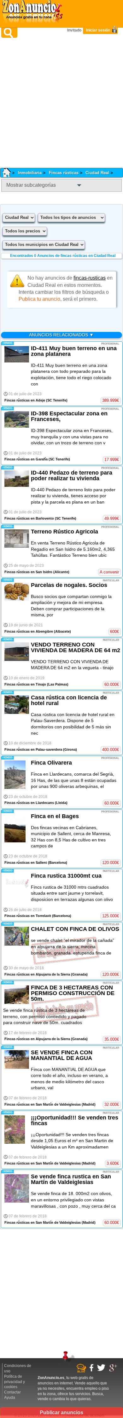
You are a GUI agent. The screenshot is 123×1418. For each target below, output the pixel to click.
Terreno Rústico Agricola (64, 531)
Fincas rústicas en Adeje (24, 400)
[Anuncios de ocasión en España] (34, 12)
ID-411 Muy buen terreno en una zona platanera (74, 351)
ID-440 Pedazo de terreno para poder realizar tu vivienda (71, 475)
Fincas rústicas (64, 172)
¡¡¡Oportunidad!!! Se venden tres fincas (74, 1120)
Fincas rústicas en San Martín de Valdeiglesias (42, 1104)
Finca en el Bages (55, 816)
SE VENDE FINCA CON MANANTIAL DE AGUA (61, 1055)
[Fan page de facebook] (92, 1370)
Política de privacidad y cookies (14, 1381)
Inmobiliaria (30, 172)
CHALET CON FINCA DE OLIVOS (75, 929)
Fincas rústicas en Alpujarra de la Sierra (37, 974)
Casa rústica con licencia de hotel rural (69, 700)
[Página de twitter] (102, 1370)
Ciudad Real (97, 172)
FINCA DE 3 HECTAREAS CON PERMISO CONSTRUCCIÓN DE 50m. (72, 993)
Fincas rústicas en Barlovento (29, 518)
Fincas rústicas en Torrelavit (27, 916)
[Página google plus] (114, 1371)
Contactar (12, 1392)
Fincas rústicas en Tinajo (25, 684)
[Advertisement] (61, 103)
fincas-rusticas (89, 278)
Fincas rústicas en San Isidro (28, 572)
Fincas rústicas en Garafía (26, 459)
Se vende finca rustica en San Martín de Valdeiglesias (71, 1179)
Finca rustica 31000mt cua (66, 876)
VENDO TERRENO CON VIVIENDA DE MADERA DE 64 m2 (75, 647)
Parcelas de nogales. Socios (69, 585)
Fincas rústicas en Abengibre (28, 631)
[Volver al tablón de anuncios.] (8, 172)
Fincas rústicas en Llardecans (29, 803)
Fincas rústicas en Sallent (25, 862)
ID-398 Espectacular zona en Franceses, (69, 416)
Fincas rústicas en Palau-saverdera (33, 749)
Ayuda (9, 1397)
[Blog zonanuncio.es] (82, 1371)
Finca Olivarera (51, 763)
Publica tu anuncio (39, 299)
